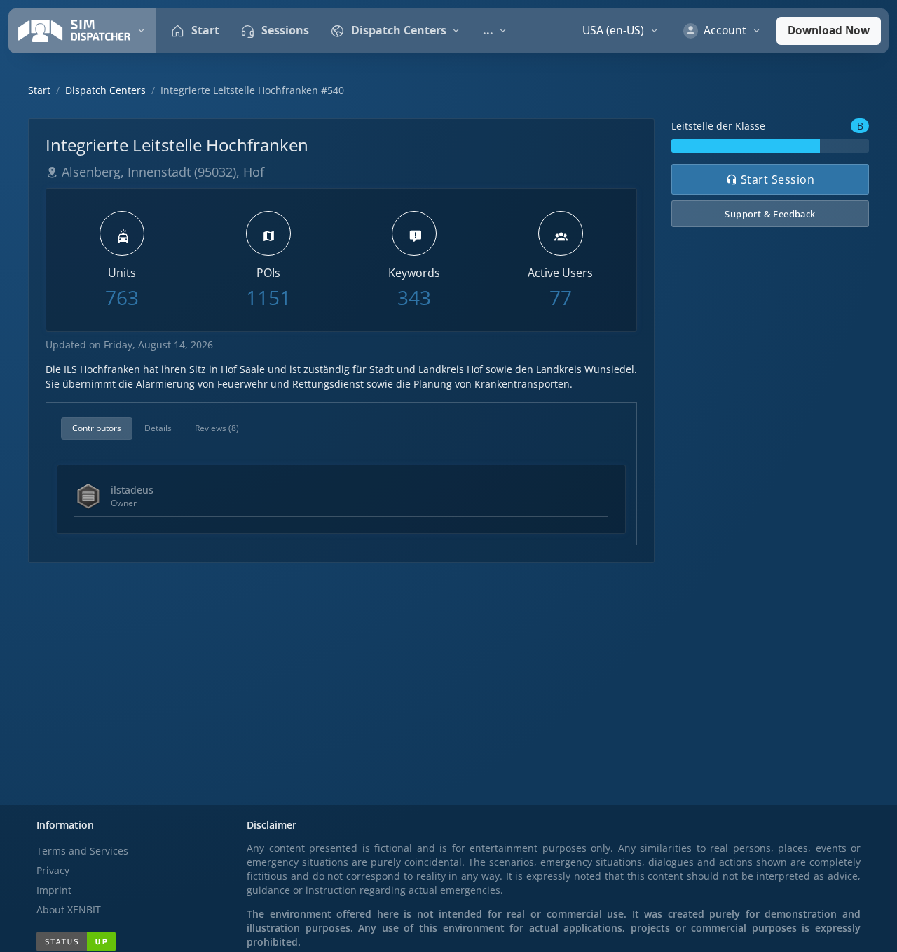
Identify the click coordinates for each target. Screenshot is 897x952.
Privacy (52, 870)
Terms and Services (82, 850)
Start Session (775, 179)
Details (158, 428)
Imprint (53, 890)
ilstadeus (132, 489)
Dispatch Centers (105, 90)
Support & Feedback (770, 214)
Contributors (96, 428)
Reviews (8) (217, 428)
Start (39, 90)
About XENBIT (68, 909)
